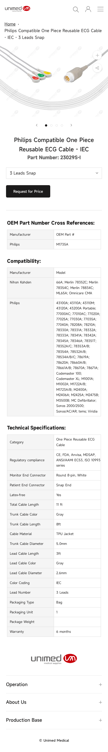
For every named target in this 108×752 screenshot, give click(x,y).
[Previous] (36, 125)
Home (10, 24)
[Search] (76, 9)
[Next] (71, 125)
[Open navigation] (100, 9)
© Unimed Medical (54, 740)
